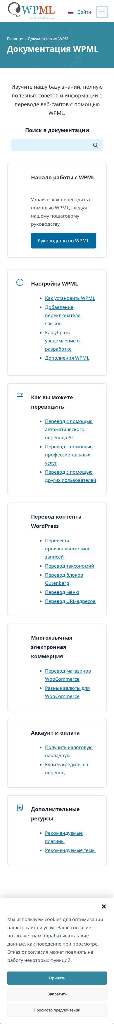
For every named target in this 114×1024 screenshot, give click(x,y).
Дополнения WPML (67, 358)
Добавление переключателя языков (62, 315)
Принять (57, 978)
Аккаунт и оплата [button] (55, 732)
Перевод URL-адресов (70, 601)
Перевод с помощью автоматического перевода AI (69, 429)
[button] (104, 906)
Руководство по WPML (63, 240)
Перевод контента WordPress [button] (56, 521)
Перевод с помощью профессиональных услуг (69, 454)
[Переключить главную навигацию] (102, 12)
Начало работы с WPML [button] (63, 177)
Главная (15, 38)
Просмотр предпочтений (57, 1010)
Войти (84, 12)
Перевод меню (62, 592)
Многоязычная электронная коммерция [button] (51, 647)
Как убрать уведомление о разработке (62, 340)
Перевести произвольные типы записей (68, 548)
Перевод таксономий (69, 566)
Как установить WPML (70, 298)
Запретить (57, 994)
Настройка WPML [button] (54, 283)
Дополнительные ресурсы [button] (55, 814)
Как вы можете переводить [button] (52, 402)
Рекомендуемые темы (70, 850)
